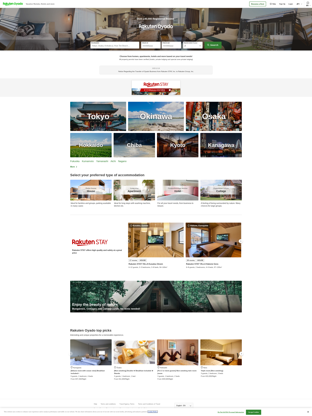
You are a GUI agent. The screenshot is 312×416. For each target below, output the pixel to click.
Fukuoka (74, 161)
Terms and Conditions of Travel (149, 404)
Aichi (113, 161)
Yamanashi (102, 161)
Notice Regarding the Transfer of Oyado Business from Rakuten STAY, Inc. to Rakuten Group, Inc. (156, 71)
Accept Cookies (253, 412)
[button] (129, 241)
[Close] (308, 412)
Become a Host (257, 4)
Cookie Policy (152, 412)
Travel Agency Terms (126, 404)
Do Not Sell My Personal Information (231, 412)
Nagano (122, 161)
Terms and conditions (108, 404)
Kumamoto (88, 161)
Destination (95, 43)
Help (95, 404)
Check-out (166, 43)
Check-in (145, 43)
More (72, 167)
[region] (156, 412)
